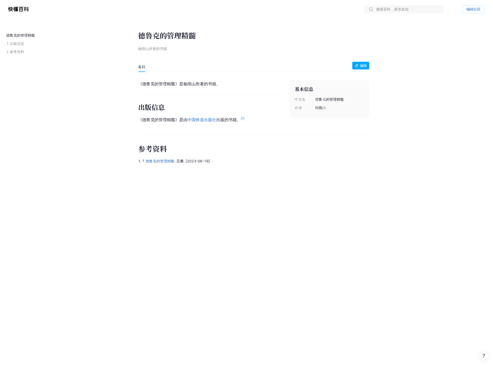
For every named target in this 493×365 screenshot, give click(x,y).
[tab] (141, 67)
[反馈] (484, 356)
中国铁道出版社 (201, 119)
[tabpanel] (253, 100)
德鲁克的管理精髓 (160, 161)
